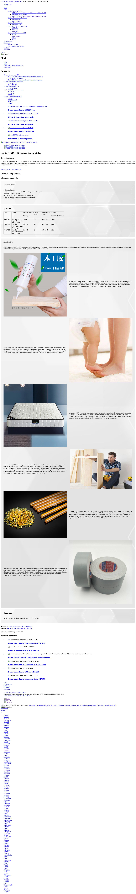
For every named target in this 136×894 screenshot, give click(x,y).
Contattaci (7, 49)
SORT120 (15, 31)
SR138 (14, 34)
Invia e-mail (4, 708)
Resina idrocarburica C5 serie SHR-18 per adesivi (27, 665)
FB (20, 169)
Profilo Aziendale (13, 44)
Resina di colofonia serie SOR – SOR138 (19, 628)
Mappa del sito (33, 705)
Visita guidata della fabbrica (16, 46)
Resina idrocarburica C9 (15, 23)
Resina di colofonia (64, 705)
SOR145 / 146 (16, 36)
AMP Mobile (42, 705)
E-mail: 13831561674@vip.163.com (11, 1)
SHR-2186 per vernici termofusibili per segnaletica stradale (29, 13)
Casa (5, 8)
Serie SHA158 (16, 19)
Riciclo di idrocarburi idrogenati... (21, 117)
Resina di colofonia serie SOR (17, 33)
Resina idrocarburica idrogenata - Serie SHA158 (26, 679)
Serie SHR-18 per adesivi (19, 14)
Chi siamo (7, 43)
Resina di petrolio (76, 705)
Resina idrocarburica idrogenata (17, 18)
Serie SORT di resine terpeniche (17, 26)
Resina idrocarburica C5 (15, 11)
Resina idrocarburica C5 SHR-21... (21, 110)
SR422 (14, 38)
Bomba (17, 169)
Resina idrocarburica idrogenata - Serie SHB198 (26, 643)
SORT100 (15, 28)
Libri (5, 9)
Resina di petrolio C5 (110, 705)
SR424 (14, 39)
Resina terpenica (87, 705)
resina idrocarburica (52, 705)
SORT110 (15, 29)
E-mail (13, 169)
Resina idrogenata (97, 705)
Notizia (6, 48)
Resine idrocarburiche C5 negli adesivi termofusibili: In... (29, 658)
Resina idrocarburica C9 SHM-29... (21, 131)
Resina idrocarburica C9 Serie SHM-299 (20, 627)
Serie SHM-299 (16, 24)
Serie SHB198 (16, 21)
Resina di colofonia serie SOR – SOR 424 (23, 650)
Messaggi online (5, 169)
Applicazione (8, 41)
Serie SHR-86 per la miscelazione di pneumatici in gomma (29, 16)
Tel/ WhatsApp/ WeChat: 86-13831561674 (17, 696)
